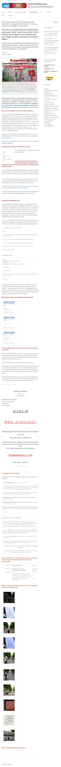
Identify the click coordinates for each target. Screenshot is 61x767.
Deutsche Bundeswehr (20, 12)
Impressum (10, 15)
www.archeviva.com (37, 4)
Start (3, 12)
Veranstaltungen (48, 124)
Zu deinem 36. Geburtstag (50, 53)
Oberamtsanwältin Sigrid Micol (19, 191)
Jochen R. (36, 186)
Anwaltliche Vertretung (7, 143)
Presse (3, 15)
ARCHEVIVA (9, 12)
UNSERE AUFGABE (48, 38)
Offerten (48, 12)
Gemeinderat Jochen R (17, 179)
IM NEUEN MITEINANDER (49, 104)
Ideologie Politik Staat (49, 102)
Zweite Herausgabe (6, 54)
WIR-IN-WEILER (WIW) (48, 126)
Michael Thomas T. (27, 186)
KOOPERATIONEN (33, 12)
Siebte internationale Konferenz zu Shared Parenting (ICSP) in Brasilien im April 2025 (51, 42)
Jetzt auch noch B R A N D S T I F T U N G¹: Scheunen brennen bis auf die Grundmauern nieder (51, 33)
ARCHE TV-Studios (12, 107)
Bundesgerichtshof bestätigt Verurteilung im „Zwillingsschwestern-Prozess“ (51, 49)
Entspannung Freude (49, 93)
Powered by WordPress (7, 764)
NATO (42, 12)
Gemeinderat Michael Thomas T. (20, 170)
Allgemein (46, 88)
